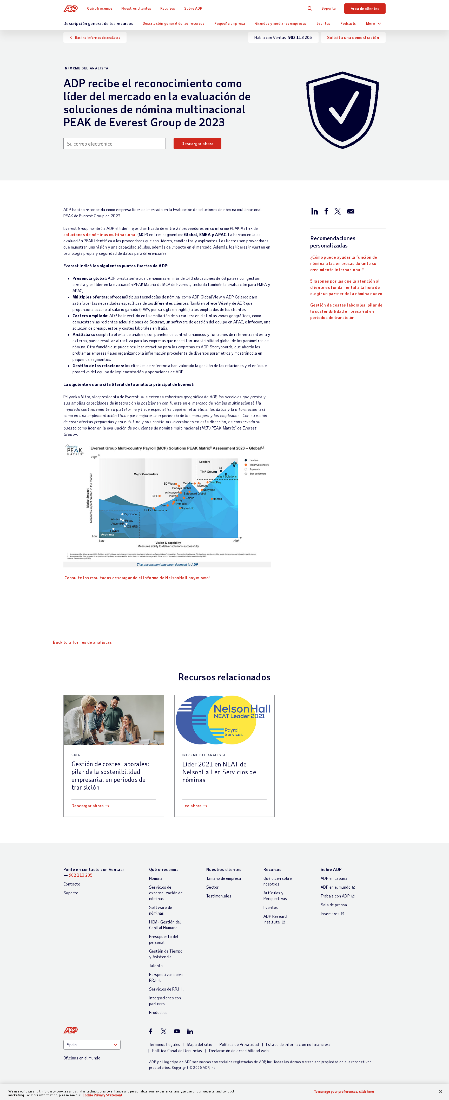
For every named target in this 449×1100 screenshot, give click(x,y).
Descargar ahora (197, 143)
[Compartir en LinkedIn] (314, 210)
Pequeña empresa (229, 23)
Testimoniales (218, 895)
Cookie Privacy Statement (102, 1095)
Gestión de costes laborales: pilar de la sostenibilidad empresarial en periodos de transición (346, 311)
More (370, 23)
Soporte (328, 8)
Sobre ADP (193, 8)
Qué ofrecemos (99, 8)
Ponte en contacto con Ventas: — (93, 872)
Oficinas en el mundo (81, 1057)
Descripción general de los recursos (173, 23)
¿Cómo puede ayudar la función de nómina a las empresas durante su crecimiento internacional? (343, 263)
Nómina (155, 878)
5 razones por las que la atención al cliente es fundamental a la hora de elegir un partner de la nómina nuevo (346, 287)
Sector (212, 886)
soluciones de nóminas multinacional (100, 234)
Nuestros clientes (136, 8)
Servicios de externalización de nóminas (166, 892)
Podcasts (348, 23)
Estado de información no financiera (298, 1044)
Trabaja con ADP (335, 895)
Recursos (167, 8)
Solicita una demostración (353, 37)
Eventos (323, 23)
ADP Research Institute (276, 919)
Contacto (71, 883)
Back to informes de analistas (97, 37)
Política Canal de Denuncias (177, 1050)
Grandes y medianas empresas (280, 23)
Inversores (330, 913)
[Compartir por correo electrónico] (350, 210)
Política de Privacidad (239, 1044)
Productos (158, 1012)
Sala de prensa (334, 904)
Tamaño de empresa (223, 878)
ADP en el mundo (336, 886)
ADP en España (334, 878)
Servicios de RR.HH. (166, 988)
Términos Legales (164, 1044)
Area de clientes (365, 8)
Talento (156, 965)
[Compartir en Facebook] (326, 210)
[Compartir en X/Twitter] (337, 210)
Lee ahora (192, 805)
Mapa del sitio (200, 1044)
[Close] (440, 1091)
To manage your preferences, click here (344, 1092)
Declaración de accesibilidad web (239, 1050)
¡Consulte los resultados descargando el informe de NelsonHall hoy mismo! (136, 577)
